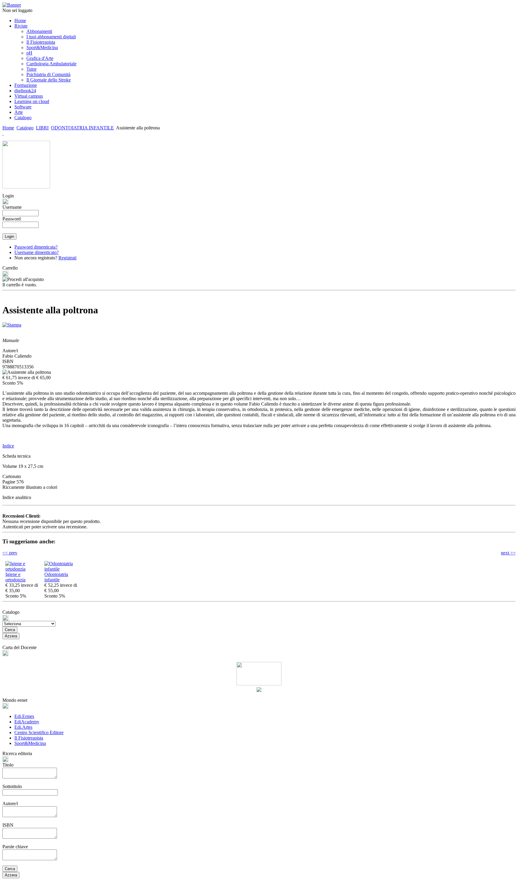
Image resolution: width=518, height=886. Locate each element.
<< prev (9, 552)
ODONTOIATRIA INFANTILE (82, 127)
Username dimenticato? (36, 252)
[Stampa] (11, 323)
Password (11, 218)
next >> (508, 552)
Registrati (67, 257)
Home (8, 127)
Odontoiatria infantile (56, 577)
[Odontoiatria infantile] (62, 568)
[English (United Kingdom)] (3, 133)
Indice (8, 445)
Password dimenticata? (36, 247)
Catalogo (25, 127)
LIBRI (42, 127)
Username (12, 207)
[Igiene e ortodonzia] (23, 568)
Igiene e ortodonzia (15, 577)
